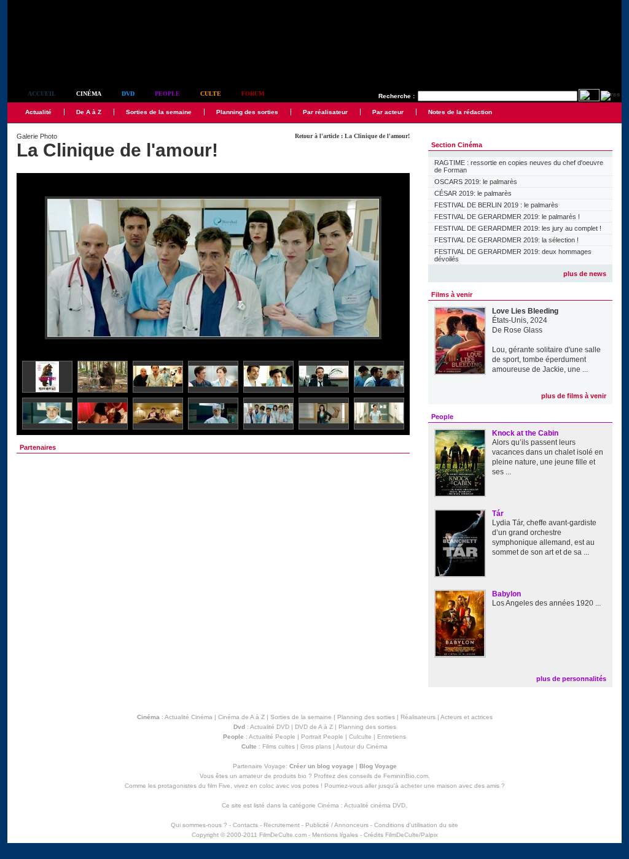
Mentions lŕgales (335, 834)
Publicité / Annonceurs (337, 825)
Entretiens (391, 736)
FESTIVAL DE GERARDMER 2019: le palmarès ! (507, 216)
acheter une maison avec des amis (449, 785)
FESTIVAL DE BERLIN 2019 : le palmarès (496, 205)
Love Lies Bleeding (525, 311)
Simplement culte (75, 60)
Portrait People (322, 736)
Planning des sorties (247, 112)
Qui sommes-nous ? (199, 825)
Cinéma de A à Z (241, 717)
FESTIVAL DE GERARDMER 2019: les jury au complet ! (517, 228)
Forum (252, 93)
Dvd (128, 93)
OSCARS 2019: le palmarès (475, 181)
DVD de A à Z (314, 726)
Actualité (38, 112)
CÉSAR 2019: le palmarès (473, 193)
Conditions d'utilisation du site (416, 825)
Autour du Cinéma (362, 746)
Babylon (506, 594)
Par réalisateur (325, 112)
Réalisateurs (418, 717)
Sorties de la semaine (159, 112)
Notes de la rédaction (460, 112)
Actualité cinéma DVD (374, 805)
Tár (498, 513)
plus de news (584, 273)
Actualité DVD (269, 726)
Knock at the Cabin (525, 433)
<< (34, 268)
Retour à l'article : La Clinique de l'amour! (352, 136)
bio (302, 775)
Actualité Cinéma (189, 717)
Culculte (360, 736)
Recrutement (282, 825)
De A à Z (88, 112)
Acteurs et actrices (466, 717)
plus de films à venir (573, 395)
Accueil (42, 93)
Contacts (245, 825)
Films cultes (278, 746)
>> (392, 268)
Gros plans (315, 746)
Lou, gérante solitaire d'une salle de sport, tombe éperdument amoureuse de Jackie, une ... (546, 359)
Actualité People (272, 736)
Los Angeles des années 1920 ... (546, 603)
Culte (210, 93)
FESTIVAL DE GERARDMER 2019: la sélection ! (506, 240)
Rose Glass (523, 330)
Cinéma (88, 93)
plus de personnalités (571, 678)
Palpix (429, 834)
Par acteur (388, 112)
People (167, 93)
